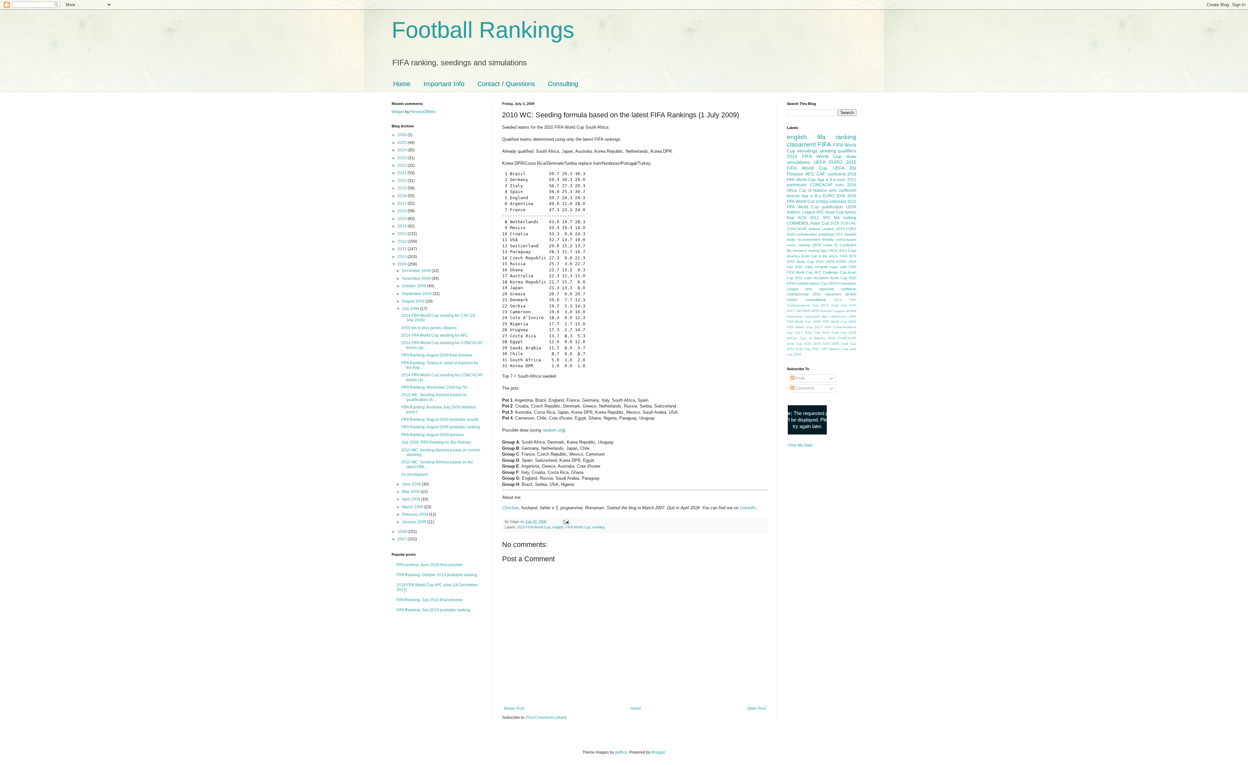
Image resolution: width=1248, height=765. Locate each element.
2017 (402, 203)
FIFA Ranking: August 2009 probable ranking (440, 427)
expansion (812, 316)
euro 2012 (846, 179)
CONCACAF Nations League (810, 229)
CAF (821, 173)
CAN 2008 (831, 343)
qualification (832, 207)
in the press (828, 256)
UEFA (839, 168)
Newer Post (514, 708)
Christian (510, 507)
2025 (402, 142)
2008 (402, 531)
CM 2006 (803, 311)
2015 (402, 218)
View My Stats (800, 445)
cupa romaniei (816, 267)
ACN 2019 (812, 343)
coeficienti (837, 174)
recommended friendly (815, 239)
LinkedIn (748, 507)
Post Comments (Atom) (546, 717)
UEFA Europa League (828, 311)
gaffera (621, 752)
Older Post (756, 708)
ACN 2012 (808, 217)
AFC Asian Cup (830, 212)
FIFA (843, 256)
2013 (402, 233)
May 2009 (411, 491)
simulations (798, 162)
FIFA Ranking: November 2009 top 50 (434, 387)
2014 (402, 226)
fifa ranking (837, 137)
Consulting (563, 83)
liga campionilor (834, 316)
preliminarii (797, 185)
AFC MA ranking (839, 217)
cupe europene (816, 278)
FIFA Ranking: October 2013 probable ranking (436, 575)
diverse (793, 196)
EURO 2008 (834, 196)
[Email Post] (565, 522)
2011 (402, 249)
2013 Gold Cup (834, 305)
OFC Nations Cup (835, 349)
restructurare (846, 239)
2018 (402, 196)
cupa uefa (838, 267)
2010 (402, 256)
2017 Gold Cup (807, 332)
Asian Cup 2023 (843, 278)
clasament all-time (840, 294)
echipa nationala (831, 201)
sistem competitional (806, 300)
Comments (804, 388)
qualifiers (847, 150)
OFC (839, 234)
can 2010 (794, 267)
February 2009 (415, 514)
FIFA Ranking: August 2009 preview (432, 435)
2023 (402, 158)
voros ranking (798, 245)
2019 (402, 188)
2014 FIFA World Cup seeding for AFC (434, 335)
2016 (402, 211)
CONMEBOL (798, 223)
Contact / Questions (506, 83)
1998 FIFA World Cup (830, 321)
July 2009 (411, 308)
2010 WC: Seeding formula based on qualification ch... (434, 397)
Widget (398, 112)
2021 (402, 173)
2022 (402, 165)
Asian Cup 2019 (824, 223)
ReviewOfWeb (423, 112)
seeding (598, 527)
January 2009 (414, 522)
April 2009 (411, 499)
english (558, 527)
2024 (402, 150)
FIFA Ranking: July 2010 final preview (429, 600)
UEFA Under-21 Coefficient (834, 245)
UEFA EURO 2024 (841, 262)
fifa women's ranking (803, 251)
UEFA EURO (828, 162)
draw (851, 156)
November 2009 (417, 278)
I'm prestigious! (414, 474)
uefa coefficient (842, 190)
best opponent (819, 289)
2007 (402, 539)
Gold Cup (809, 256)
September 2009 (417, 294)
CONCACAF (821, 185)
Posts (799, 378)
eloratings (807, 150)
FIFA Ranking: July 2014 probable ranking (433, 610)
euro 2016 (846, 185)
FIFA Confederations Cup (807, 283)
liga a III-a (811, 196)
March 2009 (413, 507)
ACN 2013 (838, 251)
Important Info (443, 83)
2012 (402, 241)
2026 (402, 135)
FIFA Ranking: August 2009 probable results (439, 419)
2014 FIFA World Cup (814, 156)
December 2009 (417, 270)
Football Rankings (483, 30)
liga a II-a (827, 179)
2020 (402, 180)
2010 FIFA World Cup (534, 527)
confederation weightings (815, 234)
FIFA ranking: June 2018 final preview (429, 565)
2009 (402, 264)
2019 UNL (848, 223)
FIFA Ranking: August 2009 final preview (436, 355)
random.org (553, 430)
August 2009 (413, 301)
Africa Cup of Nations (807, 190)
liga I (824, 251)
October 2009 (414, 286)
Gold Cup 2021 (808, 349)
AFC (809, 173)
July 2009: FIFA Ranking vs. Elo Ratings (436, 442)
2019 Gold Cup (834, 332)
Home (401, 83)
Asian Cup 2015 (810, 262)
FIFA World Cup (578, 527)
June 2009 (412, 484)
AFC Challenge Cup (830, 272)
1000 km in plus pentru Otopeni (429, 328)
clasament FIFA (809, 144)
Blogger (658, 752)
